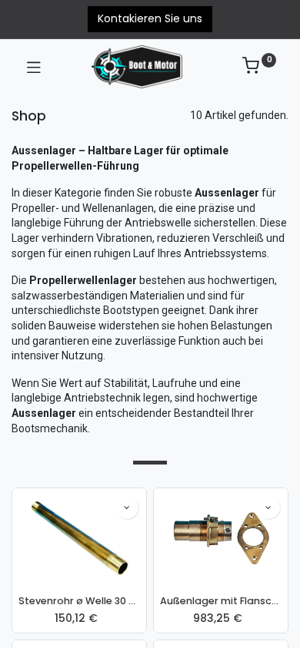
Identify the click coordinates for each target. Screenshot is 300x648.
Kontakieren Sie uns (150, 18)
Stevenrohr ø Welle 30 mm (79, 600)
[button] (126, 507)
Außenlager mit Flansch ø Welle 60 (221, 600)
